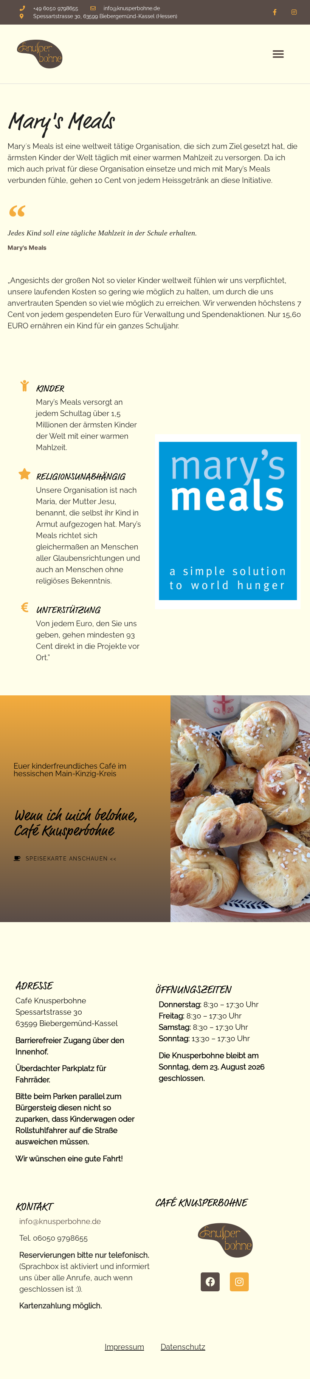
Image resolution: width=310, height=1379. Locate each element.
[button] (278, 54)
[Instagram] (293, 12)
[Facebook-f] (274, 12)
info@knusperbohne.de (60, 1221)
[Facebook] (210, 1281)
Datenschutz (183, 1346)
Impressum (124, 1346)
